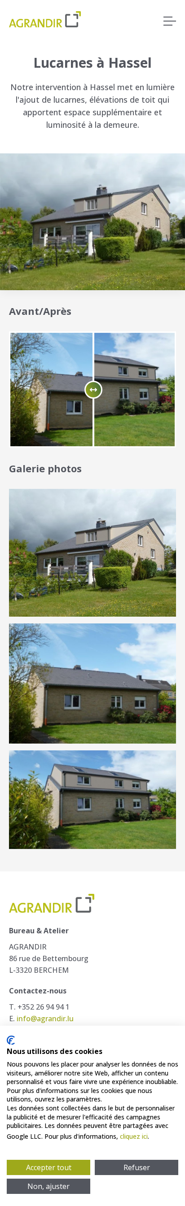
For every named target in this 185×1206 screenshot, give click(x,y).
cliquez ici (134, 1136)
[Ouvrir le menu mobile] (169, 21)
